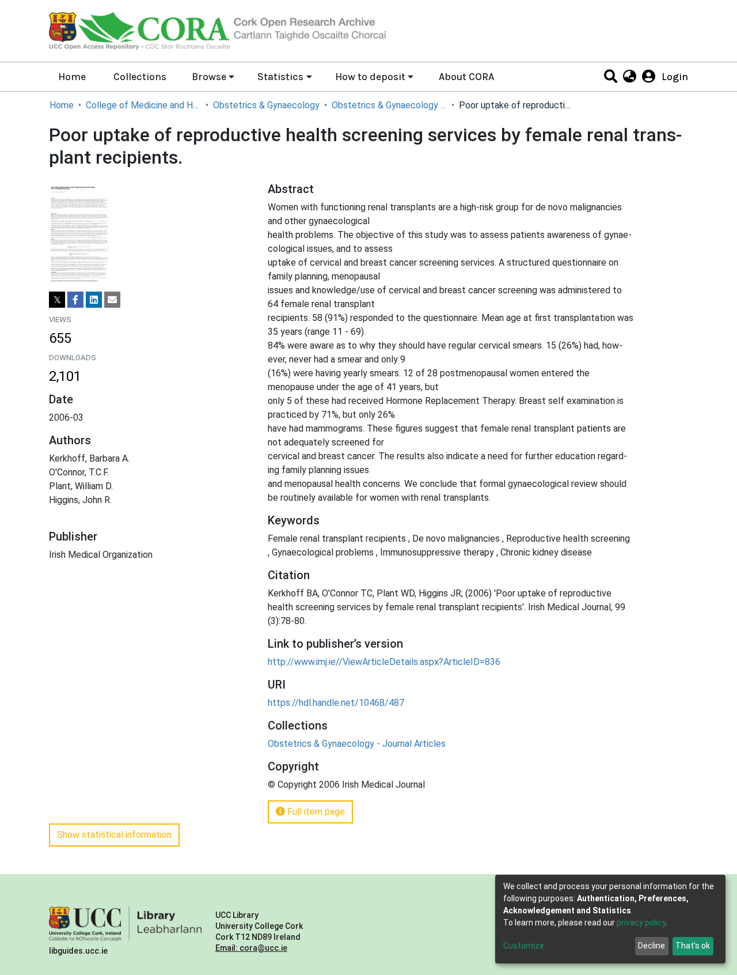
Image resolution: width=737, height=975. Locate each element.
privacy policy (641, 922)
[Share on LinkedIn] (94, 300)
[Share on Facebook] (75, 300)
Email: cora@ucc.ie (251, 948)
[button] (629, 76)
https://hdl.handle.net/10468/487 (336, 702)
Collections (139, 76)
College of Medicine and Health (143, 105)
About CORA (466, 76)
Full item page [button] (315, 811)
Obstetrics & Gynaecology (266, 105)
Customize (523, 945)
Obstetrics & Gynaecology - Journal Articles (389, 105)
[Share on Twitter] (57, 300)
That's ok (692, 945)
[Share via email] (112, 300)
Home (72, 76)
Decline (651, 945)
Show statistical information (114, 834)
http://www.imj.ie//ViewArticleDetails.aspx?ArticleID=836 (384, 661)
